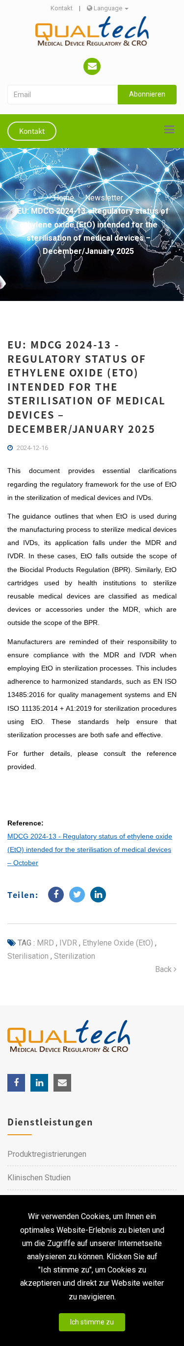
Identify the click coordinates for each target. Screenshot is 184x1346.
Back (164, 969)
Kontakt (62, 8)
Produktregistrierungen (46, 1154)
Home (63, 197)
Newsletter (104, 197)
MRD (45, 942)
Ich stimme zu (92, 1322)
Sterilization (73, 956)
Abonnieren (147, 94)
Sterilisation (28, 956)
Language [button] (108, 8)
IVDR (67, 942)
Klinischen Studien (39, 1177)
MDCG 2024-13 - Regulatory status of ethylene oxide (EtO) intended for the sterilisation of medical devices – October (89, 849)
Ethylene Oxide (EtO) (116, 942)
